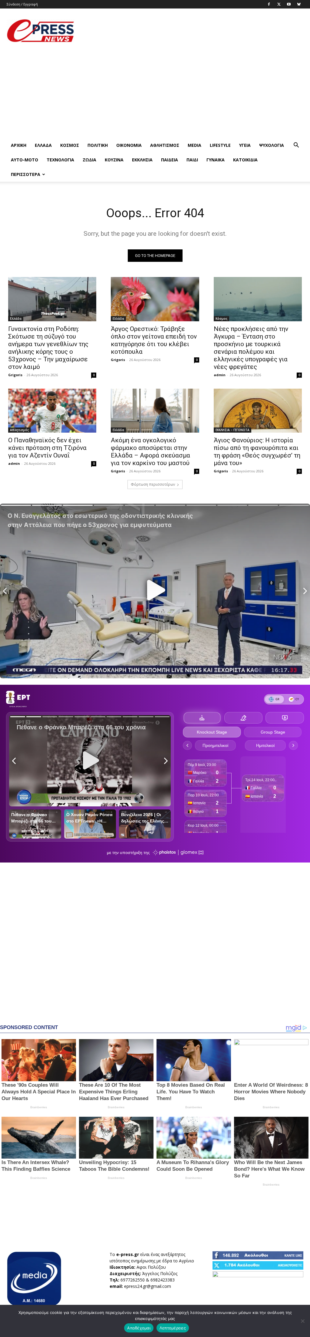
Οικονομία (129, 145)
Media (194, 145)
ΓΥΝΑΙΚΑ (215, 160)
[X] (278, 4)
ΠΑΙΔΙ (192, 160)
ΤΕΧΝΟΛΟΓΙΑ (60, 160)
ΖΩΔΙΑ (89, 160)
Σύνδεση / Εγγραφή (22, 4)
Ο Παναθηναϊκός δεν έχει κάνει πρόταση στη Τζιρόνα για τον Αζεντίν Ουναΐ (47, 448)
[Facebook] (268, 4)
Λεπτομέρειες (173, 1327)
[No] (302, 1321)
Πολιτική (97, 145)
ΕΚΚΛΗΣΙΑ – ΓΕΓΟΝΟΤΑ (232, 430)
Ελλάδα (43, 145)
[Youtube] (288, 4)
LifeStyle (220, 145)
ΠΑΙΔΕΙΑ (169, 160)
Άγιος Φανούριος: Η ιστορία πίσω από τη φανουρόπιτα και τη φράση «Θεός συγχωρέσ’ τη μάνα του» (257, 452)
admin (220, 375)
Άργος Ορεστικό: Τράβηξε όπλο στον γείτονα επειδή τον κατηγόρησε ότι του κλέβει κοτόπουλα (154, 340)
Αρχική (18, 145)
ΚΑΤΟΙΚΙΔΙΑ (245, 160)
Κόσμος (69, 145)
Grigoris (15, 375)
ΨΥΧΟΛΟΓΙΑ (271, 145)
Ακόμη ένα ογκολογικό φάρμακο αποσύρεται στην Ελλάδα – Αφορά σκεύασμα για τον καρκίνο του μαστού (150, 452)
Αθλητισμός (164, 145)
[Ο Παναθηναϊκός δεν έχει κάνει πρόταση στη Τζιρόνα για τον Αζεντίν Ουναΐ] (52, 411)
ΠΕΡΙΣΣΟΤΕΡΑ (25, 174)
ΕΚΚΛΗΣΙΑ (142, 160)
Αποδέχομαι (138, 1327)
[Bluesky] (298, 4)
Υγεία (245, 145)
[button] (296, 146)
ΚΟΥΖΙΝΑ (114, 160)
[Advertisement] (193, 31)
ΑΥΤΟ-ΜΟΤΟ (24, 160)
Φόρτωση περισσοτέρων (153, 484)
